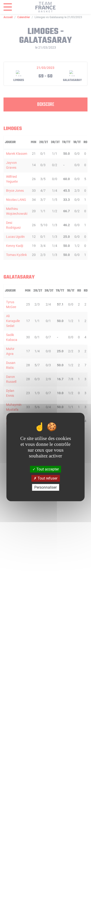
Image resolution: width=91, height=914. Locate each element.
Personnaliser (45, 487)
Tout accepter (47, 469)
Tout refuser (47, 478)
